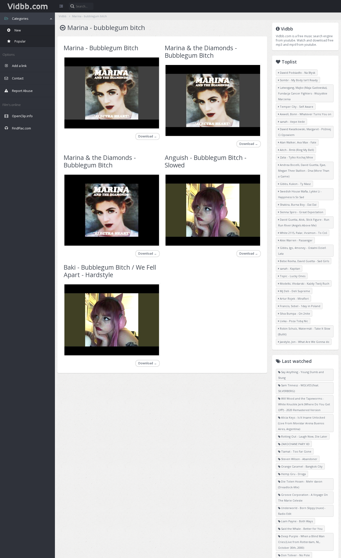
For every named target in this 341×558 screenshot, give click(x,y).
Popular (20, 41)
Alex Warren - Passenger (296, 240)
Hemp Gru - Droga (293, 474)
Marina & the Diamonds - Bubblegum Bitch (201, 51)
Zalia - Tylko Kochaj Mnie (296, 157)
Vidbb (27, 6)
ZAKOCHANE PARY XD (295, 444)
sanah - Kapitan (289, 268)
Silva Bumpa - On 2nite (294, 313)
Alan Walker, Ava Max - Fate (297, 142)
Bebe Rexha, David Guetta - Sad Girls (304, 261)
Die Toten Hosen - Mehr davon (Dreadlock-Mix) (300, 484)
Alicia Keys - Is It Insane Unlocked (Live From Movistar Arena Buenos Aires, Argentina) (301, 423)
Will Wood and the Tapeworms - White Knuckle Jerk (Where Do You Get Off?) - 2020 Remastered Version (304, 404)
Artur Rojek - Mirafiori (294, 298)
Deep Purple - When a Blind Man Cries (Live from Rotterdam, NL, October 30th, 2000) (301, 542)
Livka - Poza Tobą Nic (293, 321)
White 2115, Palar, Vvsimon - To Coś (303, 233)
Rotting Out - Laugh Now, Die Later (303, 436)
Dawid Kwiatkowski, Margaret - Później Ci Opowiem (304, 132)
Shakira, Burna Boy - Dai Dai (298, 204)
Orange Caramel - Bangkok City (301, 466)
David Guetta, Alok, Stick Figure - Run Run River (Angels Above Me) (303, 222)
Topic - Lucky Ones (292, 276)
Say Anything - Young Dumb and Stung (301, 375)
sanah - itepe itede (292, 121)
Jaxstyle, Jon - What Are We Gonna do (304, 342)
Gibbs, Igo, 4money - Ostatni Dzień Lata (302, 250)
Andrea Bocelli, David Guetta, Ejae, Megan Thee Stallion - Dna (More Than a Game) (303, 170)
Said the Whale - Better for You (301, 529)
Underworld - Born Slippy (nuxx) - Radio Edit (302, 511)
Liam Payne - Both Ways (296, 521)
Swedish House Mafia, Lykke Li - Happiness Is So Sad (300, 194)
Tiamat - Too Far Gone (295, 451)
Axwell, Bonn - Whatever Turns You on (305, 114)
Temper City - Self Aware (296, 106)
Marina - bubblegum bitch (89, 16)
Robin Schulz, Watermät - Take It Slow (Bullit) (304, 331)
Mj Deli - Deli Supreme (294, 291)
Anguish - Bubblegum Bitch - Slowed (205, 161)
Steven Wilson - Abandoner (298, 459)
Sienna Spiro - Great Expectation (301, 212)
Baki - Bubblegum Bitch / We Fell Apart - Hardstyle (110, 271)
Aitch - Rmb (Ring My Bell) (296, 150)
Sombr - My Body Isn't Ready (298, 80)
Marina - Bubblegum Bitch (101, 47)
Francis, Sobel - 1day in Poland (299, 306)
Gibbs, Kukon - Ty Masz (295, 184)
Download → (147, 136)
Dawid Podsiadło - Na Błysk (297, 72)
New (17, 30)
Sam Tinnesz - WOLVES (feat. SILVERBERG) (298, 388)
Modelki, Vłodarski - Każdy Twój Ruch (304, 283)
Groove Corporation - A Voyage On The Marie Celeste (303, 497)
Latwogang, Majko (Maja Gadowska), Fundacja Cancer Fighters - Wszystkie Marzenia (302, 93)
